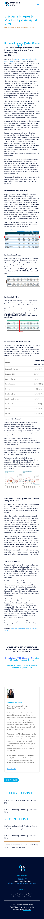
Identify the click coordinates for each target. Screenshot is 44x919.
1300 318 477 (22, 879)
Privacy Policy (18, 907)
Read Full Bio (11, 769)
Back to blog (11, 780)
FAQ (11, 907)
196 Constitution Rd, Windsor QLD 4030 (22, 883)
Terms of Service (29, 907)
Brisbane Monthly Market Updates (19, 28)
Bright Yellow (27, 909)
